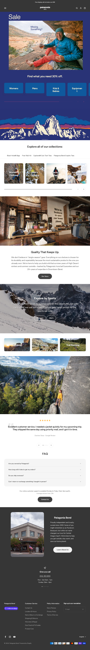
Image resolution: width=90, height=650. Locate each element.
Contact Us (45, 499)
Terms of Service (52, 615)
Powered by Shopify (25, 643)
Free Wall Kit (26, 156)
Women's (40, 318)
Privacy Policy (51, 612)
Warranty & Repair (31, 622)
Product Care (29, 629)
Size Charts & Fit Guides (33, 625)
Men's (51, 318)
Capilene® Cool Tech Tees (42, 156)
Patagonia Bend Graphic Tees (64, 156)
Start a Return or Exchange (34, 615)
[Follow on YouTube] (14, 637)
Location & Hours (31, 612)
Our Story (45, 276)
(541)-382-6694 (45, 576)
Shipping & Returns (31, 618)
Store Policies (51, 608)
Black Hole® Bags (13, 156)
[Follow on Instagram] (10, 637)
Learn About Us (62, 550)
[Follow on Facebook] (5, 637)
